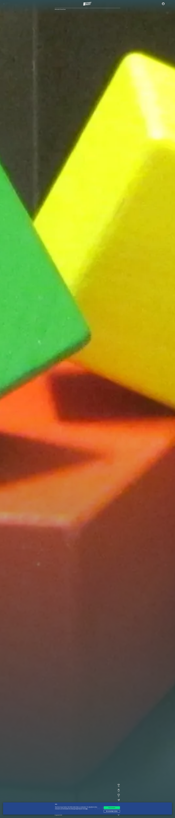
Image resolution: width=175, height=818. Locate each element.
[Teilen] (118, 800)
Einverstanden (111, 807)
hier (86, 809)
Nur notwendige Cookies (112, 811)
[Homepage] (87, 3)
